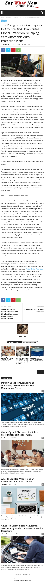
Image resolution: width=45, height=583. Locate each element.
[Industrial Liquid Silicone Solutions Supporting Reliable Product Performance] (37, 351)
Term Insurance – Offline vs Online (34, 310)
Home (2, 17)
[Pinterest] (13, 50)
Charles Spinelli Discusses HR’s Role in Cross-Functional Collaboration (7, 358)
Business (8, 17)
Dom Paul (6, 44)
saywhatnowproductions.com (22, 580)
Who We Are (26, 574)
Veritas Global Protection (34, 269)
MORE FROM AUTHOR (29, 342)
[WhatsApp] (18, 50)
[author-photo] (22, 329)
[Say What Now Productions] (22, 5)
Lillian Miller (4, 391)
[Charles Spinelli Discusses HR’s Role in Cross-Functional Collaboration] (8, 351)
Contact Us (18, 574)
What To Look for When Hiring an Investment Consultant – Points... (17, 480)
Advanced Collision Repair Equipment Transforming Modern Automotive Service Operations (22, 528)
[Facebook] (3, 50)
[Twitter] (8, 50)
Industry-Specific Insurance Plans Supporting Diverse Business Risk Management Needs (17, 385)
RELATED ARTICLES (14, 342)
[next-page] (24, 367)
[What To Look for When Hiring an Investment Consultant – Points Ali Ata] (22, 500)
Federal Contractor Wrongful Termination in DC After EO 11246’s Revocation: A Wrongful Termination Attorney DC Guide (22, 360)
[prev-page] (21, 367)
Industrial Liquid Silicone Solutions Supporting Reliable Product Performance (36, 358)
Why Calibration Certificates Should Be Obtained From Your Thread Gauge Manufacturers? (10, 314)
